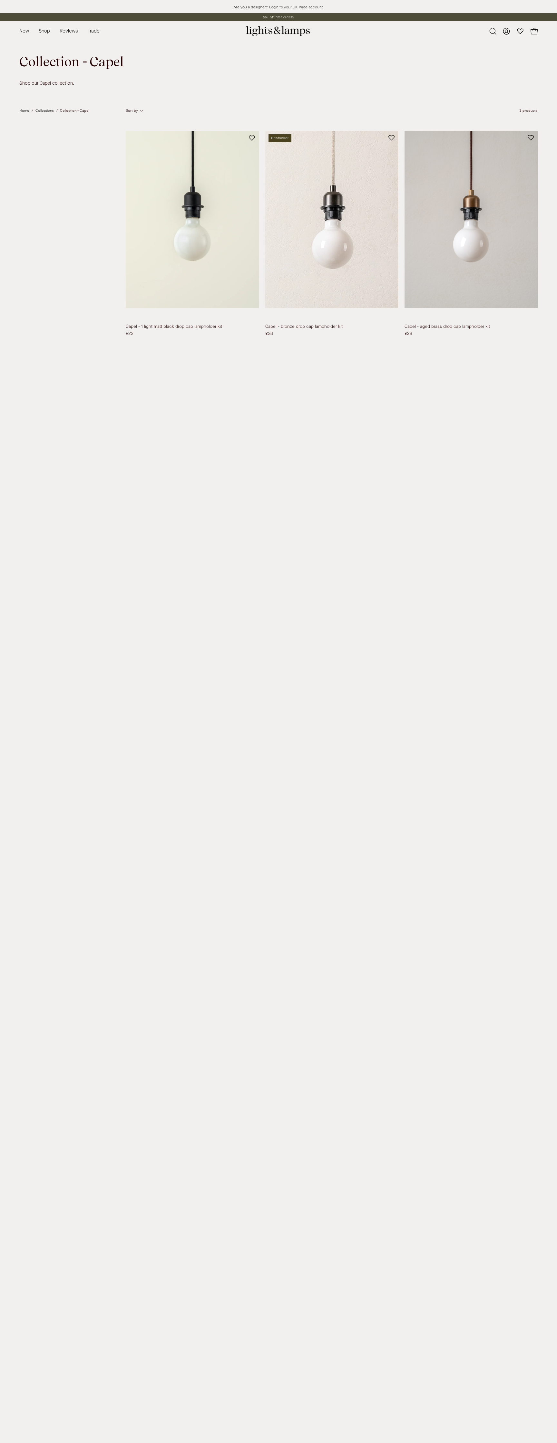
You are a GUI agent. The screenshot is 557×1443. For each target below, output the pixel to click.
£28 (269, 333)
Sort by (132, 110)
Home (24, 110)
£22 (129, 333)
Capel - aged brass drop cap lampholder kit (447, 326)
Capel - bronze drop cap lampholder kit (304, 326)
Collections (44, 110)
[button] (93, 31)
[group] (278, 17)
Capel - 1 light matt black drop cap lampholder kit (174, 326)
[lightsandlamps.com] (278, 31)
